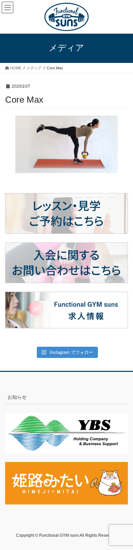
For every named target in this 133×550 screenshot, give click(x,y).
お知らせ (17, 397)
